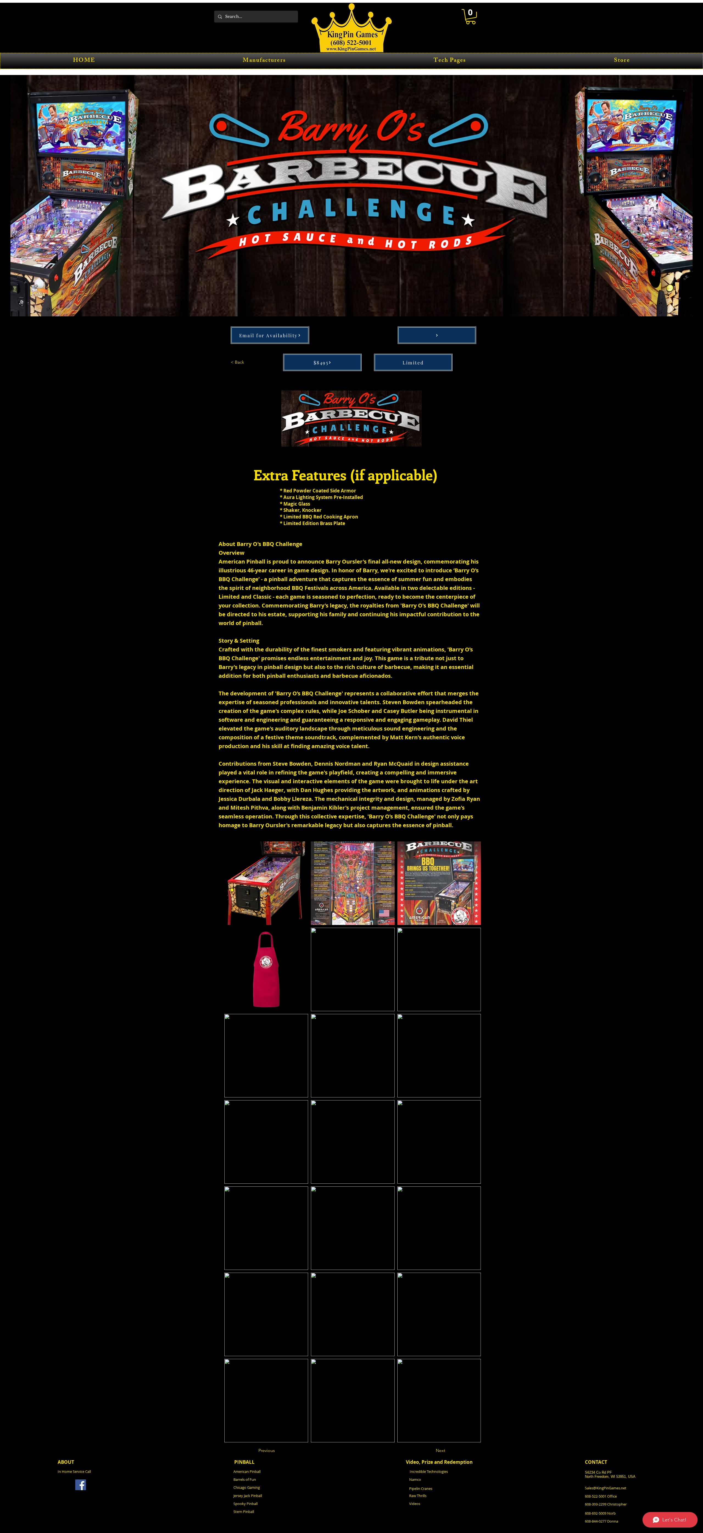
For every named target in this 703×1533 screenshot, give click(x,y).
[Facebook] (80, 1484)
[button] (471, 16)
